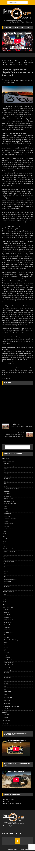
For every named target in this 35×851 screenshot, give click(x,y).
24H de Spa (7, 463)
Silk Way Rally (7, 700)
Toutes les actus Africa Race (11, 706)
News (12, 62)
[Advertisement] (17, 404)
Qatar (5, 650)
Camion (6, 473)
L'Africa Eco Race (8, 799)
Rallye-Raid (7, 657)
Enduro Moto (7, 622)
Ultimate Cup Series (8, 591)
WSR (5, 531)
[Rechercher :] (17, 2)
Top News (6, 672)
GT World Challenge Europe (11, 488)
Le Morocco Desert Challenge (12, 803)
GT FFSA (5, 541)
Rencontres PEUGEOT (10, 519)
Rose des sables (8, 660)
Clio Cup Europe (7, 534)
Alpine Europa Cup (9, 466)
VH (3, 596)
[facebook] (17, 841)
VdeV (4, 594)
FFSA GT (6, 481)
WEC (5, 589)
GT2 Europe (7, 491)
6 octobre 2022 (8, 80)
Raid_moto (7, 655)
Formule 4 (5, 539)
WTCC (4, 599)
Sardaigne (7, 667)
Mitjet (5, 506)
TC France (5, 556)
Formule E (6, 571)
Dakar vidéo (7, 691)
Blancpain (6, 471)
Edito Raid (5, 717)
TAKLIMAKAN (6, 703)
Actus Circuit (14, 60)
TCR (4, 559)
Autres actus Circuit (8, 461)
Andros (6, 468)
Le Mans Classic (8, 498)
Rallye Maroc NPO (8, 697)
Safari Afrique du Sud (10, 665)
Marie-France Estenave (23, 80)
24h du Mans (7, 581)
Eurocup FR (7, 478)
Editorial (4, 712)
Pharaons (6, 645)
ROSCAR (6, 521)
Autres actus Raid (8, 607)
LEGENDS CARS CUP (9, 501)
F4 (4, 569)
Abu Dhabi (7, 614)
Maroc (5, 635)
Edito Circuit (6, 714)
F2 (4, 564)
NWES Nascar (7, 513)
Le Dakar (6, 801)
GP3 (5, 576)
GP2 (5, 574)
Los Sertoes (7, 630)
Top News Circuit (8, 529)
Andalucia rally (8, 617)
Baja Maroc (6, 683)
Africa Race (7, 709)
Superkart (6, 526)
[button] (32, 55)
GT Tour (5, 544)
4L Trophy (6, 612)
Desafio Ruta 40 (8, 620)
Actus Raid (5, 605)
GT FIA (5, 486)
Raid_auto (6, 652)
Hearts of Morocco (9, 625)
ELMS (5, 584)
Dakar (4, 689)
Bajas (4, 686)
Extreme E (5, 694)
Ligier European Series (10, 503)
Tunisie (6, 680)
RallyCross (7, 516)
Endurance (7, 586)
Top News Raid (8, 675)
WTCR (4, 601)
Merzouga (7, 637)
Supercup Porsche (9, 524)
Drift (4, 536)
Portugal (6, 647)
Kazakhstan (7, 627)
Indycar (5, 546)
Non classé (5, 724)
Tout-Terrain (7, 677)
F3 (4, 566)
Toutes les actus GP (8, 561)
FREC (5, 483)
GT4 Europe (7, 493)
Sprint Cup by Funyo (8, 554)
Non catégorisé (6, 721)
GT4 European (8, 496)
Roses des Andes (9, 662)
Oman (5, 642)
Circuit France (7, 476)
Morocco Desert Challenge (11, 640)
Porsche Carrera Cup (9, 551)
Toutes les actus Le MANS (10, 579)
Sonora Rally (7, 670)
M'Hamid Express (9, 632)
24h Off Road (7, 610)
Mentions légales (7, 826)
